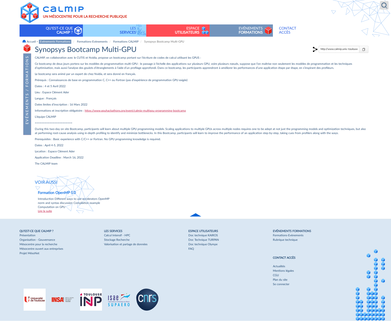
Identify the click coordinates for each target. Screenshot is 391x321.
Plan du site (280, 279)
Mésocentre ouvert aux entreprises (41, 248)
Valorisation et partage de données (125, 244)
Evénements (251, 30)
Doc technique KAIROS (203, 235)
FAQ (191, 248)
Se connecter (281, 284)
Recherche (384, 5)
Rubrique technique (285, 240)
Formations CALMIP (125, 41)
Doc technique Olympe (202, 244)
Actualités (279, 266)
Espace (187, 30)
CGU (276, 275)
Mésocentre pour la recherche (38, 244)
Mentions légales (283, 270)
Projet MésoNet (29, 253)
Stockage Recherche (117, 240)
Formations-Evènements (92, 41)
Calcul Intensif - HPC (117, 235)
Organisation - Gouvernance (37, 240)
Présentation (27, 235)
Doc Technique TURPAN (203, 240)
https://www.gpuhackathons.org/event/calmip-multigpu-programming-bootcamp (135, 110)
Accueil (31, 41)
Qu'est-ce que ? (59, 30)
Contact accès (287, 30)
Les (128, 30)
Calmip (63, 9)
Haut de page (196, 215)
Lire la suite (45, 211)
